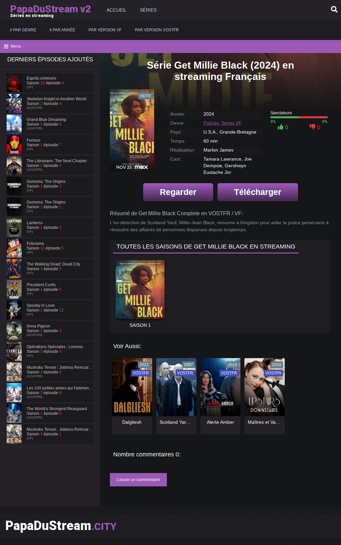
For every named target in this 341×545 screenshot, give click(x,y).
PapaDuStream (61, 525)
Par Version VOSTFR (157, 30)
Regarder (178, 192)
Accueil (117, 10)
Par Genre (24, 30)
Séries (148, 10)
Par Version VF (105, 30)
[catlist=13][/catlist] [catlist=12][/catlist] (130, 389)
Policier (210, 123)
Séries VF (231, 123)
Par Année (63, 30)
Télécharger (257, 192)
